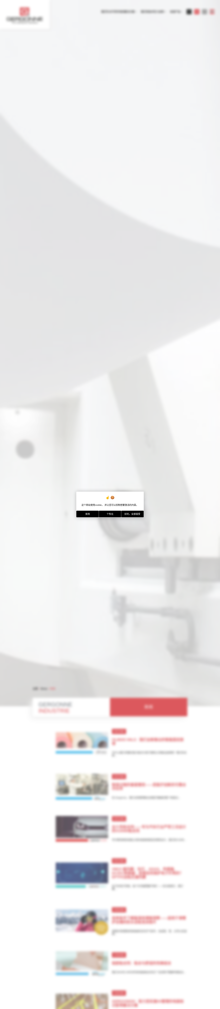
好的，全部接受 (132, 514)
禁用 (87, 514)
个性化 (110, 514)
